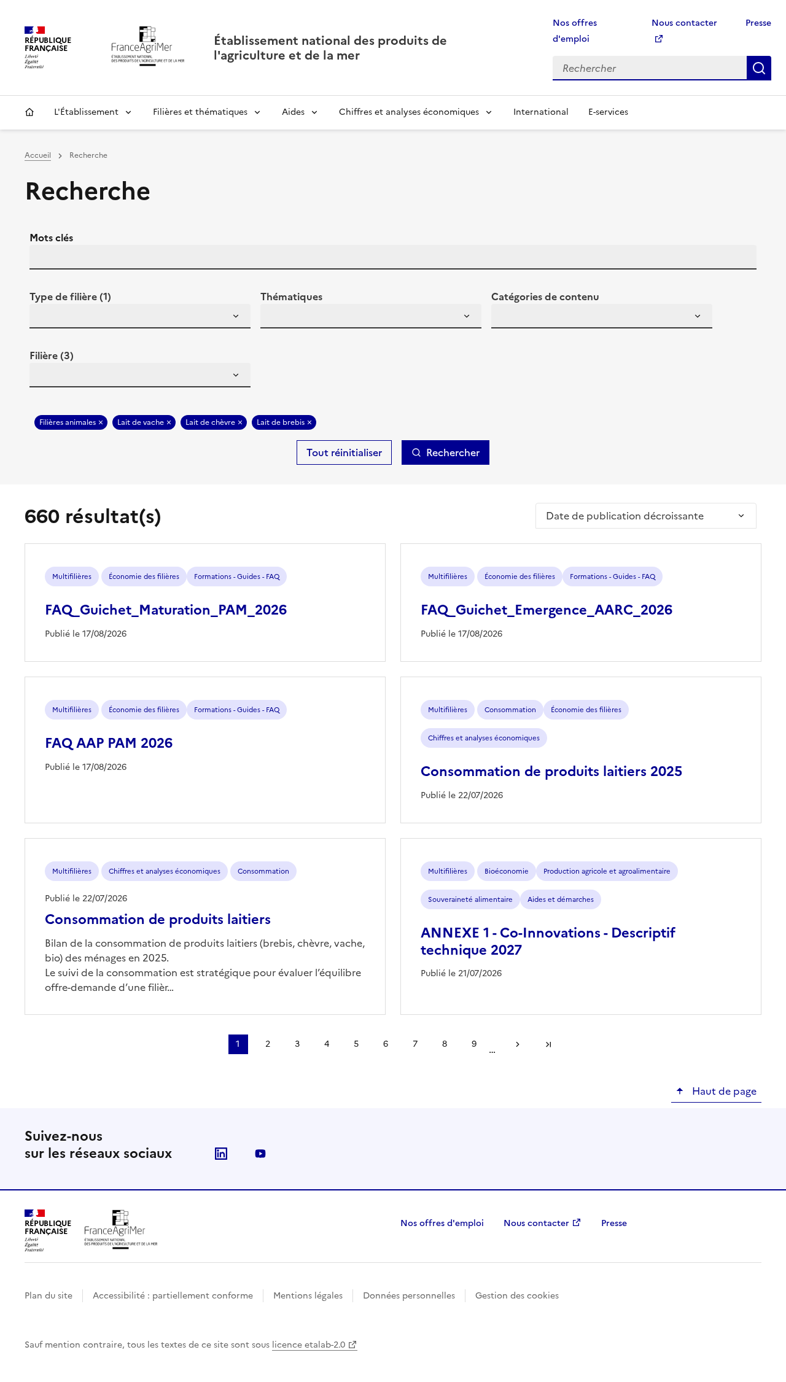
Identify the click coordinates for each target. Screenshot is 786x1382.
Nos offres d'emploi (442, 1223)
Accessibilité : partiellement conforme (173, 1295)
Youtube (260, 1153)
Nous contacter (536, 1223)
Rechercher (759, 68)
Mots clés (51, 237)
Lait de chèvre (210, 422)
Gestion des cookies (517, 1295)
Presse (758, 23)
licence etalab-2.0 (308, 1344)
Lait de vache (140, 422)
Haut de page (723, 1091)
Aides (293, 112)
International (541, 112)
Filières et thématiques (200, 112)
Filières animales (67, 422)
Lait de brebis (281, 422)
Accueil (29, 112)
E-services (608, 112)
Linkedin (221, 1153)
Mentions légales (308, 1295)
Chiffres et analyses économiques (409, 112)
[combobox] (140, 316)
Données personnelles (409, 1295)
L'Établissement (86, 112)
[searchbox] (46, 318)
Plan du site (48, 1295)
